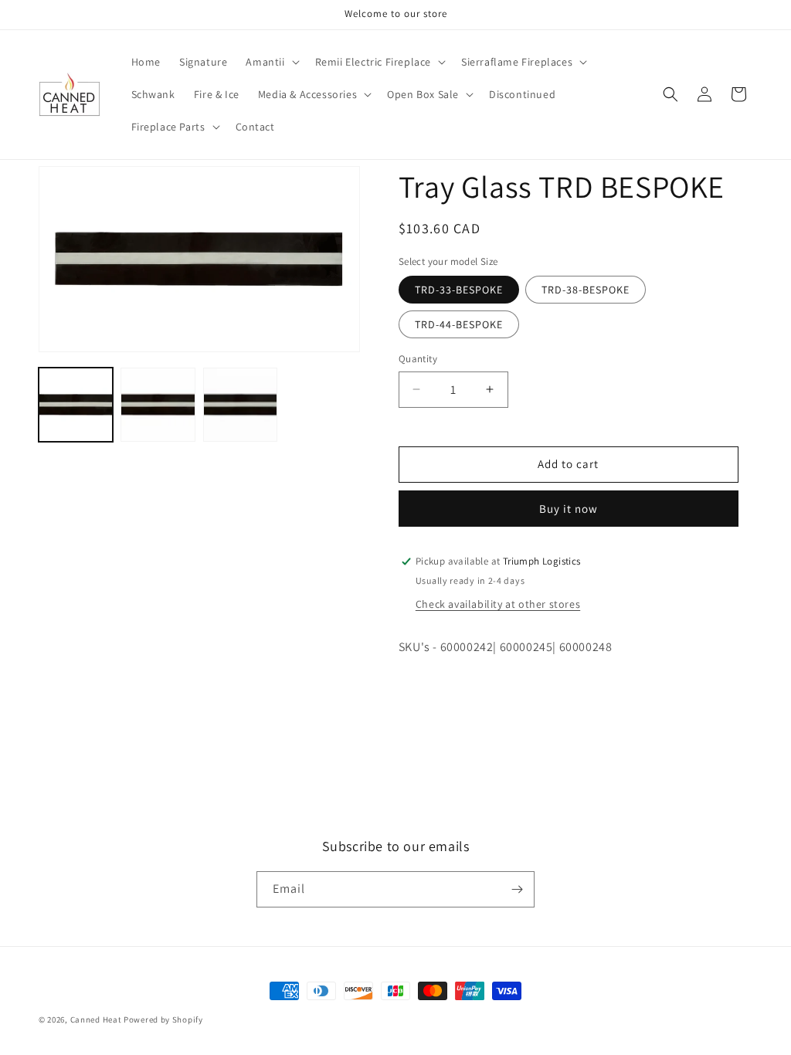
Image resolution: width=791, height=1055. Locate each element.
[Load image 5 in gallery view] (240, 405)
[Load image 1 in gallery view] (76, 405)
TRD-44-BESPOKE (459, 324)
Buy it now (568, 508)
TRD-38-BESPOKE (585, 290)
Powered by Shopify (163, 1019)
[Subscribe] (517, 889)
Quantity (418, 358)
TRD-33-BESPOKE (459, 290)
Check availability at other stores (498, 604)
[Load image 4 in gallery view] (158, 405)
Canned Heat (96, 1019)
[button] (270, 62)
